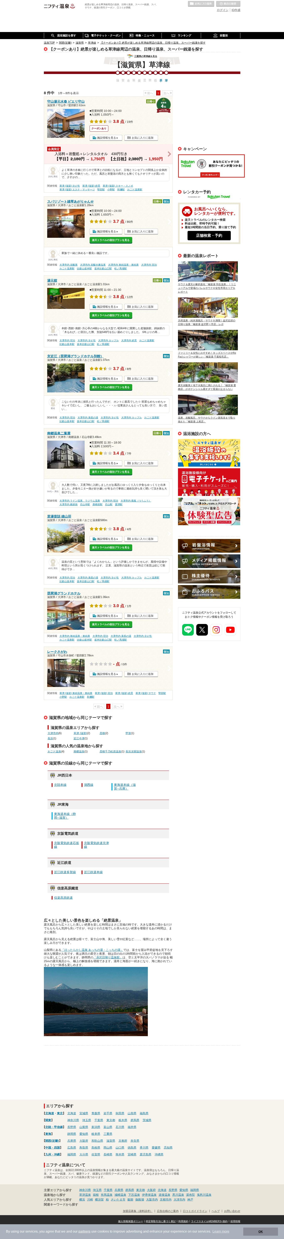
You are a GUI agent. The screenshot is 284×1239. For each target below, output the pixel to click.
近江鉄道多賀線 (65, 872)
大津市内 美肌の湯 (88, 417)
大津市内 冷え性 (87, 340)
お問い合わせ (232, 1211)
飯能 (130, 1199)
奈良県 (135, 1140)
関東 (48, 1120)
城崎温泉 (120, 1194)
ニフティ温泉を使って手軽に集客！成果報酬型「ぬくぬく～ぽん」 (209, 453)
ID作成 (236, 10)
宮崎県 (132, 1154)
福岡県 (71, 1154)
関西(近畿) (52, 1140)
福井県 (132, 1127)
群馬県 (135, 1120)
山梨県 (83, 1127)
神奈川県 (73, 1120)
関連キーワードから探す (61, 1204)
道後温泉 (164, 1194)
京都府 (123, 1140)
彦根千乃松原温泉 (110, 751)
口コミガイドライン (195, 1211)
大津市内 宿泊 (149, 264)
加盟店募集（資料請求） (138, 1211)
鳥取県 (83, 1147)
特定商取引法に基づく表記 (161, 1221)
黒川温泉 (178, 1194)
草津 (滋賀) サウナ (146, 693)
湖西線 (88, 785)
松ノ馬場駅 (120, 268)
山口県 (120, 1147)
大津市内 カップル (108, 340)
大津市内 (53, 733)
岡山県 (108, 1147)
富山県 (108, 1127)
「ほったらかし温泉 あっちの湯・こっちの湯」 (92, 950)
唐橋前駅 (97, 504)
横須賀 (99, 1199)
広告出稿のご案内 (209, 511)
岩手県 (108, 1113)
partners (84, 1231)
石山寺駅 (85, 504)
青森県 (95, 1113)
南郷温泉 (79, 751)
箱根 (96, 1194)
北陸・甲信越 (54, 1127)
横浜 (82, 1199)
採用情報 (235, 1221)
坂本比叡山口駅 (103, 268)
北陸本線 (60, 785)
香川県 (144, 1147)
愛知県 (83, 1133)
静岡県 (71, 1133)
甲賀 (128, 733)
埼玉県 (86, 1120)
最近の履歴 (228, 4)
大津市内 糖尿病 (68, 504)
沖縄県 (159, 1154)
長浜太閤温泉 (134, 751)
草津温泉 (85, 1194)
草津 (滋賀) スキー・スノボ (118, 185)
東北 (60, 1113)
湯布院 (190, 1194)
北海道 (49, 1113)
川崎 (90, 1199)
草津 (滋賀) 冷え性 (69, 185)
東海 (48, 1133)
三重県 (108, 1133)
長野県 (71, 1127)
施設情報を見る (106, 137)
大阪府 (83, 1140)
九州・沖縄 (52, 1154)
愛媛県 (156, 1147)
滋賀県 (110, 1140)
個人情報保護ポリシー (130, 1221)
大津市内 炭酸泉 (68, 264)
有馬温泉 (106, 1194)
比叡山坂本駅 (84, 268)
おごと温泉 (54, 751)
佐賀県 (95, 1154)
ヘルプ (216, 1211)
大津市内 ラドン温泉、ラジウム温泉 (79, 500)
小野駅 (111, 189)
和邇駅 (121, 189)
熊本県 (120, 1154)
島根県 (95, 1147)
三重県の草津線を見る (145, 56)
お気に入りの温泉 (201, 4)
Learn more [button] (220, 1231)
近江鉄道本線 (93, 872)
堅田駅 (101, 189)
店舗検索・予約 (209, 235)
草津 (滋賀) (80, 733)
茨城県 (147, 1120)
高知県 (168, 1147)
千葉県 (98, 1120)
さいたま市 (118, 1199)
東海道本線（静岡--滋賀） (65, 815)
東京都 (110, 1120)
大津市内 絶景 (129, 340)
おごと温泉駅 (134, 189)
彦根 (102, 733)
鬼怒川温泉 (204, 1194)
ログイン (222, 10)
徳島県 (132, 1147)
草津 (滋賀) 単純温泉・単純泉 (75, 693)
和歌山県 (97, 1140)
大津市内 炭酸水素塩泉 (93, 264)
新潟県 (95, 1127)
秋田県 (120, 1113)
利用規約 (183, 1221)
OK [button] (260, 1231)
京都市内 (166, 1199)
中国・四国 (52, 1147)
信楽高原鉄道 (63, 897)
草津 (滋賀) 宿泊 (104, 693)
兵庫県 (71, 1140)
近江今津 (79, 738)
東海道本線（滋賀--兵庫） (125, 786)
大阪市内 (152, 1199)
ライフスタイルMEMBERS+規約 (209, 1221)
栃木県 (123, 1120)
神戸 (190, 1199)
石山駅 (108, 504)
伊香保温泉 (149, 1194)
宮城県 (83, 1113)
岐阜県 (95, 1133)
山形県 (132, 1113)
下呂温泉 (134, 1194)
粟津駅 (118, 504)
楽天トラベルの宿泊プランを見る (111, 240)
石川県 (120, 1127)
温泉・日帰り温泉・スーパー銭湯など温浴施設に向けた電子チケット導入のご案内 (209, 482)
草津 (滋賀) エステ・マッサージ (77, 189)
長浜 (50, 738)
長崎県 (108, 1154)
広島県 (71, 1147)
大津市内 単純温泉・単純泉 (123, 264)
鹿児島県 (145, 1154)
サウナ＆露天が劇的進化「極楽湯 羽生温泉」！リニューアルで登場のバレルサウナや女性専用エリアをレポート (207, 288)
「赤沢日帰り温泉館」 (107, 957)
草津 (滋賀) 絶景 (91, 185)
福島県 (144, 1113)
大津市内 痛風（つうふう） (136, 500)
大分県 (83, 1154)
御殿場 (139, 1199)
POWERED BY (211, 197)
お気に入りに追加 (142, 137)
